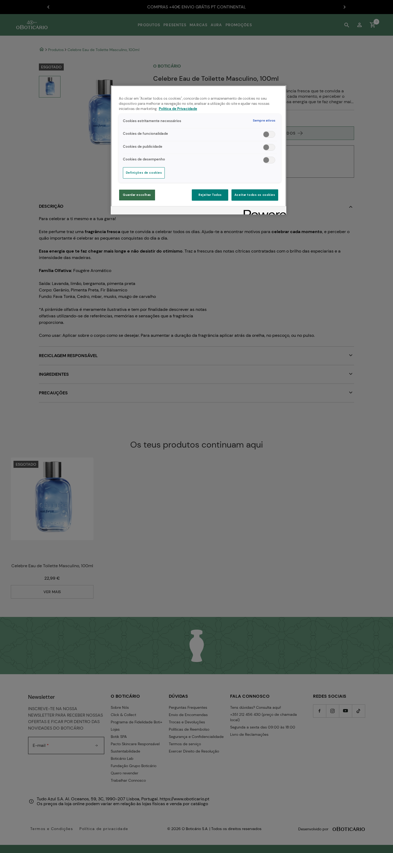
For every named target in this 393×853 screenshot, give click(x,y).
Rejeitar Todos (210, 195)
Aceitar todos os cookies (254, 195)
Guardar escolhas (137, 195)
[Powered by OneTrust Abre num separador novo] (263, 211)
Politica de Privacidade (178, 109)
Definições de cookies (144, 173)
